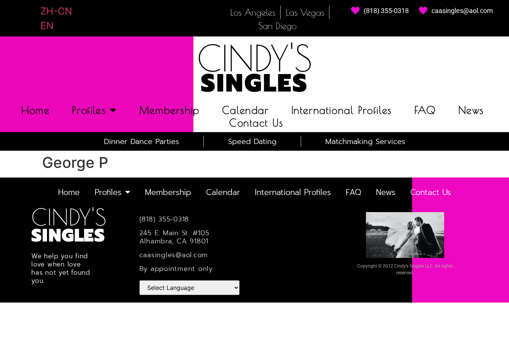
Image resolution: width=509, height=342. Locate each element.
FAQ (425, 110)
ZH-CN (56, 11)
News (471, 110)
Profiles (89, 110)
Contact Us (256, 122)
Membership (169, 110)
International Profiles (341, 110)
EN (47, 25)
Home (35, 110)
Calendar (245, 110)
